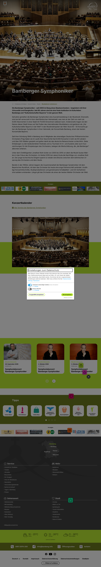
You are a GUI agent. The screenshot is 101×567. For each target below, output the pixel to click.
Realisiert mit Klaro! (68, 297)
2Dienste (35, 290)
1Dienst (35, 286)
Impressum (36, 280)
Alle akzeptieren (67, 294)
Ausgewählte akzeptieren (36, 294)
